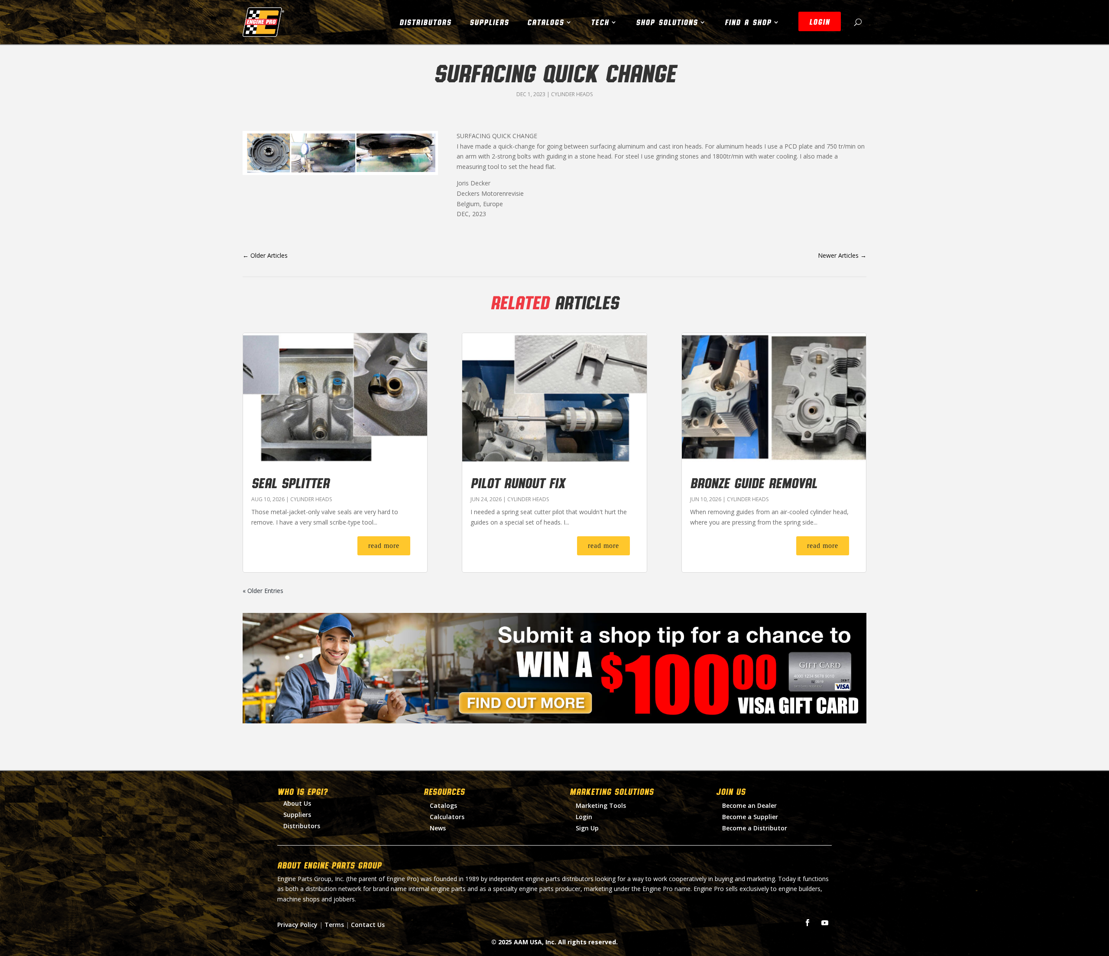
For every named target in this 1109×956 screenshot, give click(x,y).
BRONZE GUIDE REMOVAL (753, 482)
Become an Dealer (749, 805)
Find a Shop (748, 22)
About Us (297, 803)
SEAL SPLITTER (290, 482)
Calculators (447, 817)
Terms (334, 924)
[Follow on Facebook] (807, 923)
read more (383, 545)
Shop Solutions (667, 22)
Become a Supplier (750, 817)
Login (584, 817)
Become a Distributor (754, 828)
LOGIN (819, 21)
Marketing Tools (601, 805)
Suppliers (489, 22)
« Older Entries (263, 591)
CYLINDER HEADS (572, 94)
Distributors (425, 22)
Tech (600, 22)
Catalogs (545, 22)
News (438, 828)
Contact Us (368, 924)
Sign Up (587, 828)
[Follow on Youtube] (825, 923)
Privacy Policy (297, 924)
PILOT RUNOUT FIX (517, 482)
